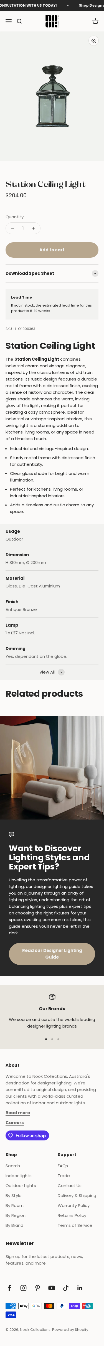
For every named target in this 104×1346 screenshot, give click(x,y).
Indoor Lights (19, 1176)
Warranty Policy (74, 1205)
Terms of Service (75, 1225)
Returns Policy (72, 1215)
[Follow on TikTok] (66, 1288)
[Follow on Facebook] (9, 1288)
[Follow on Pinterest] (37, 1288)
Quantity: (15, 217)
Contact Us (70, 1185)
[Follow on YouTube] (51, 1288)
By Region (16, 1215)
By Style (14, 1195)
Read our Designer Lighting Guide (52, 954)
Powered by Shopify (70, 1329)
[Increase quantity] (33, 228)
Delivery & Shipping (77, 1195)
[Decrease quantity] (13, 228)
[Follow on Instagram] (23, 1288)
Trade (64, 1176)
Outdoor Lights (21, 1185)
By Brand (14, 1225)
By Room (15, 1205)
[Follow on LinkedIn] (80, 1288)
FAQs (63, 1166)
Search (13, 1166)
